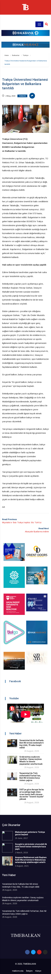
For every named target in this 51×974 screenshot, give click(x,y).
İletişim (29, 971)
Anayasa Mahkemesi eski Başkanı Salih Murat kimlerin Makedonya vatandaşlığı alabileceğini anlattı (31, 860)
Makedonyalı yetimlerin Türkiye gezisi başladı (30, 833)
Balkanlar (15, 55)
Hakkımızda (17, 971)
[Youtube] (39, 952)
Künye (38, 971)
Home (7, 55)
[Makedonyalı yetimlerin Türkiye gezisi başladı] (7, 835)
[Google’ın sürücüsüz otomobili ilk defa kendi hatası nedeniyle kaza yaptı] (7, 847)
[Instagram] (45, 952)
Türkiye (25, 55)
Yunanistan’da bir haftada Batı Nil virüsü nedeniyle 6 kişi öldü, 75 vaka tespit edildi (31, 744)
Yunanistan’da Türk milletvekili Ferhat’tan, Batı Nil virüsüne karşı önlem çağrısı (30, 777)
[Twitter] (33, 952)
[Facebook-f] (27, 952)
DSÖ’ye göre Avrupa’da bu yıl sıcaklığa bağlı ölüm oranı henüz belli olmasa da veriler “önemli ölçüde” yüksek (31, 794)
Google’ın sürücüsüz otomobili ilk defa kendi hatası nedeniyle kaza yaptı (31, 847)
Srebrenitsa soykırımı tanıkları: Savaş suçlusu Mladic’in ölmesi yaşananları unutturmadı (30, 760)
